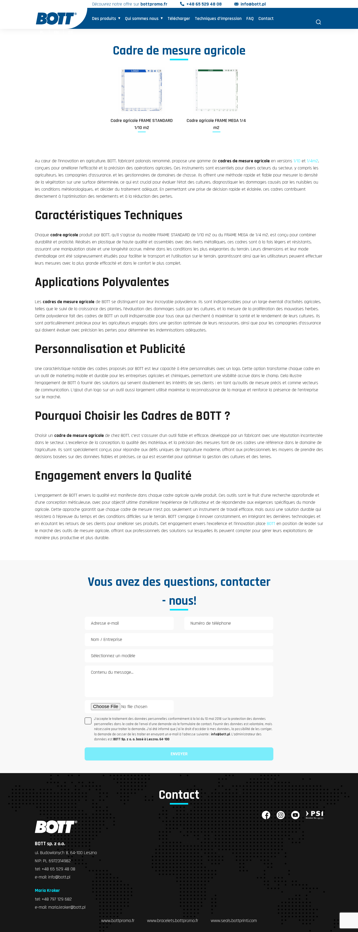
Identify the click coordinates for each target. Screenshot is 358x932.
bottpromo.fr (153, 4)
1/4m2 (312, 161)
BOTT (271, 524)
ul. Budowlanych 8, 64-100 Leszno (66, 853)
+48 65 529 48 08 (204, 4)
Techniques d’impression (218, 18)
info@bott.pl (253, 4)
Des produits (104, 18)
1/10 (297, 161)
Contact (266, 18)
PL (42, 32)
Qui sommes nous (142, 18)
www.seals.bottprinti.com (234, 921)
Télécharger (178, 18)
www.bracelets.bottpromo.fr (172, 921)
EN (56, 32)
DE (70, 32)
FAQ (250, 18)
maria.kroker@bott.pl (66, 907)
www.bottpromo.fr (117, 921)
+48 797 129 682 (57, 899)
